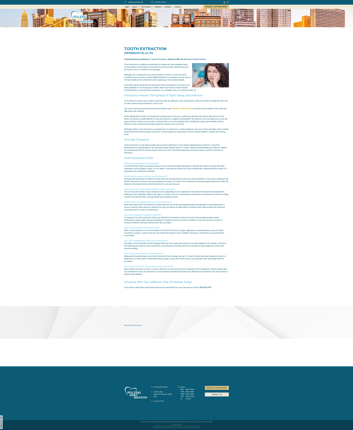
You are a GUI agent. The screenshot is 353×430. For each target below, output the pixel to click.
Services (158, 7)
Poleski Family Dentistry (196, 59)
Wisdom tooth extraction (182, 108)
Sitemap (210, 421)
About (135, 7)
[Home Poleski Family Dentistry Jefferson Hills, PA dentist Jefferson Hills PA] (136, 393)
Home (127, 7)
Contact (178, 7)
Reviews (168, 7)
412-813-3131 (160, 2)
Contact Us (216, 394)
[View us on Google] (224, 2)
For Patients (146, 7)
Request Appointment (216, 7)
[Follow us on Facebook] (228, 2)
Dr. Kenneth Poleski (157, 59)
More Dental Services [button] (133, 325)
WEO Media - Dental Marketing (174, 421)
